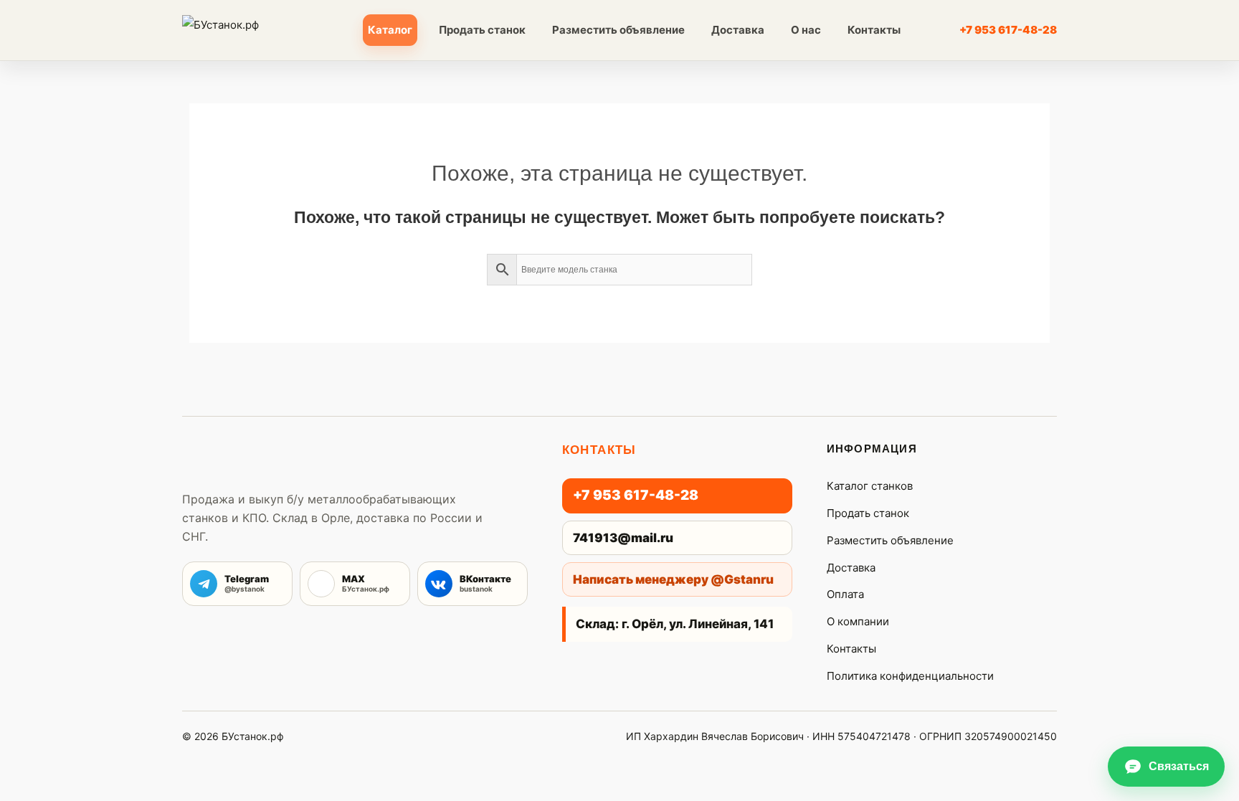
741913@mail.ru (623, 538)
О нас (806, 30)
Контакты (874, 30)
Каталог (390, 30)
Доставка (737, 30)
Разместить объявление (618, 30)
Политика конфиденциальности (910, 676)
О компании (858, 621)
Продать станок (482, 30)
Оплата (845, 594)
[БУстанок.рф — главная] (246, 30)
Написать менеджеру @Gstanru (673, 579)
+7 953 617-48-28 (1008, 30)
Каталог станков (870, 486)
